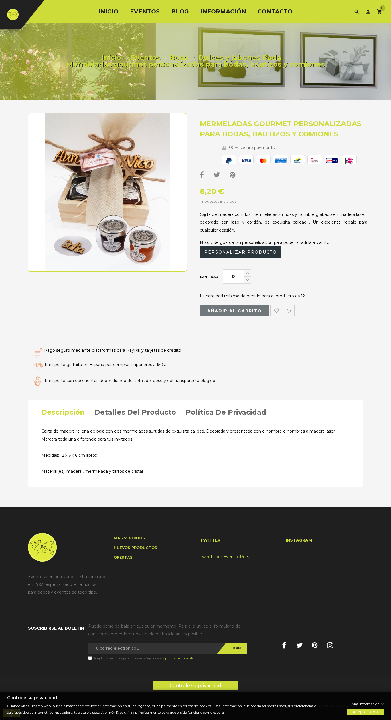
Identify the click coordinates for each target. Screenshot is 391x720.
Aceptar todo (365, 711)
